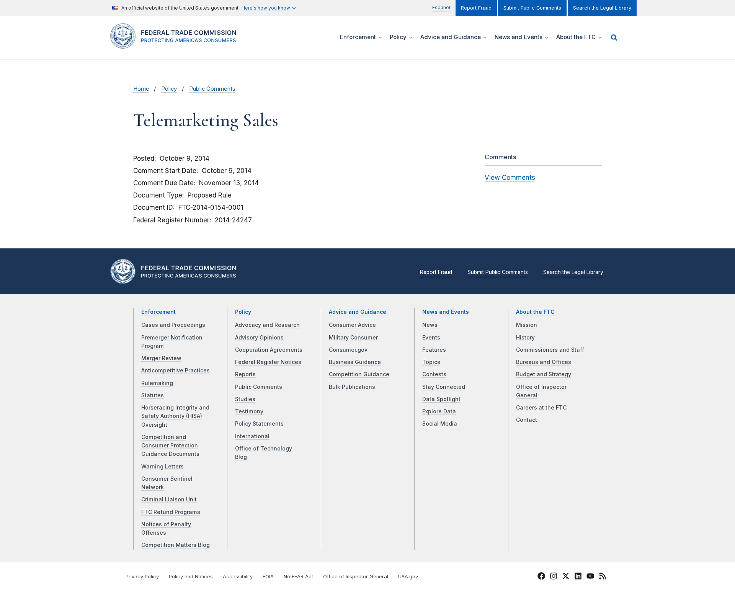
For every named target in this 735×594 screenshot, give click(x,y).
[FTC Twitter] (566, 576)
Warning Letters (162, 466)
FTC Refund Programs (170, 512)
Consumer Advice (352, 325)
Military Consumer (353, 338)
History (525, 338)
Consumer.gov (348, 350)
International (252, 436)
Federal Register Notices (268, 362)
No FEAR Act (298, 576)
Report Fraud (476, 8)
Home (141, 88)
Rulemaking (157, 383)
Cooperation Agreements (268, 350)
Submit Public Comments (532, 8)
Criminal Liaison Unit (169, 499)
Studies (245, 399)
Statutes (152, 395)
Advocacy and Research (267, 325)
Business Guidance (355, 362)
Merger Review (161, 358)
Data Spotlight (441, 399)
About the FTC (535, 312)
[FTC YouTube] (590, 577)
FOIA (268, 576)
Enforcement (158, 312)
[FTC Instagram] (553, 577)
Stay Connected (443, 387)
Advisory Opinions (259, 338)
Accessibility (238, 576)
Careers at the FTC (541, 408)
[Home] (176, 44)
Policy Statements (259, 424)
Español (441, 7)
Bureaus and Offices (543, 362)
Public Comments (212, 88)
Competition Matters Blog (175, 545)
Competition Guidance (359, 374)
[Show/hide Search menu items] (614, 37)
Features (434, 350)
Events (431, 338)
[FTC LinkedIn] (578, 577)
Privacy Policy (142, 576)
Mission (526, 325)
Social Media (439, 424)
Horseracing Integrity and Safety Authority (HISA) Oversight (175, 416)
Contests (434, 374)
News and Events (445, 312)
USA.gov (408, 576)
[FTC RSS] (602, 577)
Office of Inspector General (355, 576)
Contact (526, 420)
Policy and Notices (191, 576)
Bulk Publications (352, 387)
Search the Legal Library (602, 8)
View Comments (510, 177)
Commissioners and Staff (550, 350)
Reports (245, 374)
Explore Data (439, 411)
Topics (431, 362)
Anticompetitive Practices (175, 370)
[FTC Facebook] (541, 577)
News (430, 325)
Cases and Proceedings (173, 325)
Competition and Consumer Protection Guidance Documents (170, 445)
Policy (169, 88)
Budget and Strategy (543, 374)
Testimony (249, 411)
